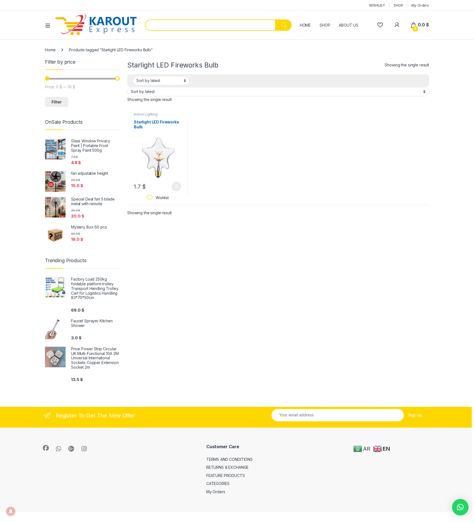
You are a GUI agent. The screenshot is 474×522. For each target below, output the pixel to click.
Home (50, 49)
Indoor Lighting (145, 114)
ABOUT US (348, 25)
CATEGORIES (218, 483)
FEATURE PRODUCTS (225, 475)
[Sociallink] (46, 448)
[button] (460, 507)
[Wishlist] (380, 24)
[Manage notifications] (10, 511)
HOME (305, 25)
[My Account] (397, 24)
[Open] (49, 25)
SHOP (398, 5)
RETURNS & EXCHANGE (227, 467)
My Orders (420, 5)
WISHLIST (377, 5)
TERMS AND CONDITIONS (229, 459)
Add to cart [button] (176, 186)
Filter (57, 102)
